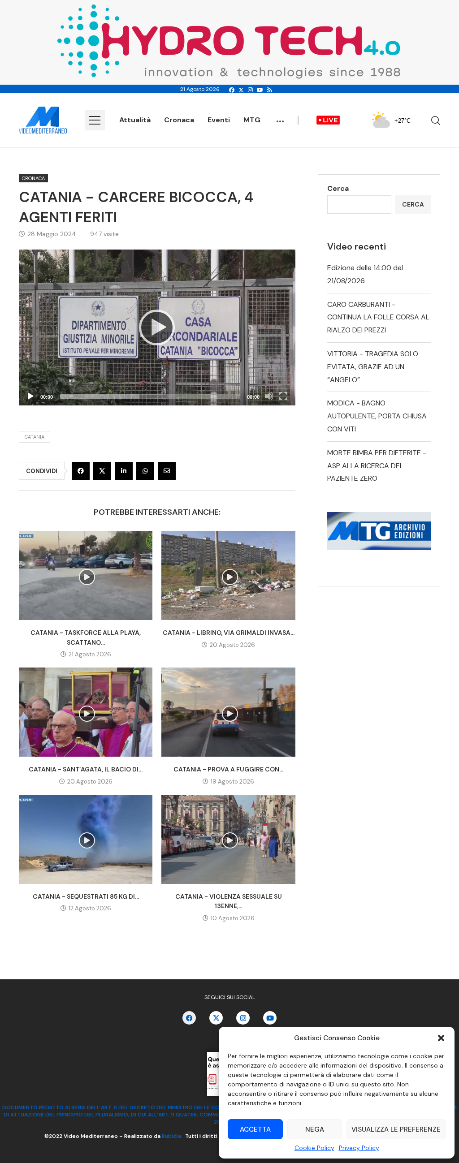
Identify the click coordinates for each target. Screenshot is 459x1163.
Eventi (219, 120)
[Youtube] (260, 90)
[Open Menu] (95, 120)
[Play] (157, 327)
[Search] (435, 120)
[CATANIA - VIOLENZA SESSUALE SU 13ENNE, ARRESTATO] (228, 839)
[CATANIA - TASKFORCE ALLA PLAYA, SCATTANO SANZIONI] (85, 575)
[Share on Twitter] (102, 471)
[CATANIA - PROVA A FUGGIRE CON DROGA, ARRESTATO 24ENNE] (228, 712)
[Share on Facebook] (81, 471)
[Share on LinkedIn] (124, 471)
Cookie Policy (314, 1148)
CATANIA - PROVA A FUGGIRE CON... (228, 769)
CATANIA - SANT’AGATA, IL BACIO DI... (86, 769)
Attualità (135, 120)
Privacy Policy (359, 1148)
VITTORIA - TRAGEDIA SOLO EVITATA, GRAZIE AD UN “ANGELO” (372, 366)
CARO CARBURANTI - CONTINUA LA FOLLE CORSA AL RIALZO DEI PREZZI (378, 317)
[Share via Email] (167, 471)
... (280, 117)
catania (34, 437)
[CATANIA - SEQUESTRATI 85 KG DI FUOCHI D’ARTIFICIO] (85, 839)
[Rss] (270, 90)
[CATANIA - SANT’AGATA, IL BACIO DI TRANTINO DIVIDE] (85, 712)
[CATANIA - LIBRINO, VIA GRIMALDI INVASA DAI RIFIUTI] (228, 575)
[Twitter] (241, 90)
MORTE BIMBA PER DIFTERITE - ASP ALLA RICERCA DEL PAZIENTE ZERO (376, 465)
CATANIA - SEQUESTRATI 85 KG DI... (86, 896)
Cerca (338, 188)
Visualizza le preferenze (396, 1129)
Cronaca (179, 120)
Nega (314, 1129)
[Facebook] (232, 90)
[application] (157, 327)
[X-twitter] (216, 1018)
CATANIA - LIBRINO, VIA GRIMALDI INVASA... (228, 633)
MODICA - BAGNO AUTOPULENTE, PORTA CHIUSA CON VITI (377, 416)
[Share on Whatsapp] (145, 471)
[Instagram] (250, 90)
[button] (441, 1038)
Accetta (255, 1129)
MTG (251, 120)
